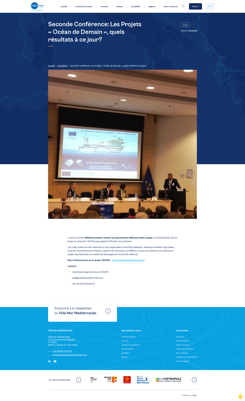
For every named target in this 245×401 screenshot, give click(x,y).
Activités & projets (128, 337)
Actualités (135, 6)
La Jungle (193, 395)
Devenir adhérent (182, 341)
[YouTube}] (55, 361)
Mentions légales (182, 361)
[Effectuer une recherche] (183, 6)
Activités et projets (83, 6)
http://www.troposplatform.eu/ (128, 260)
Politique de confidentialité (186, 357)
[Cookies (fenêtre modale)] (240, 396)
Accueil (51, 65)
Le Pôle (64, 6)
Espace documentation (185, 349)
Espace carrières (182, 345)
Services (104, 6)
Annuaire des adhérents (130, 345)
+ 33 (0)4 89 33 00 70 (62, 351)
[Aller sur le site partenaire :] (96, 379)
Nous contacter (171, 6)
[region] (122, 65)
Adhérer (195, 6)
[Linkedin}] (49, 361)
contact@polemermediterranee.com (69, 354)
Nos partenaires (127, 349)
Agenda (152, 6)
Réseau (119, 6)
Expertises (180, 337)
